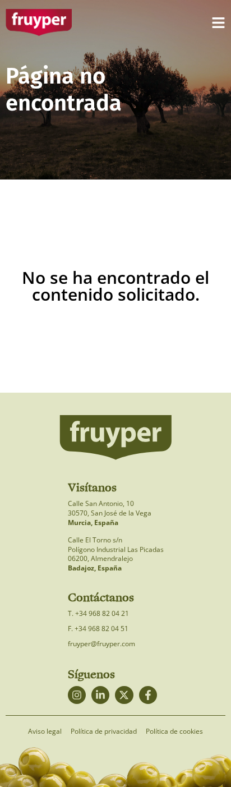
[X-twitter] (124, 695)
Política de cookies (174, 731)
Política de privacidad (104, 731)
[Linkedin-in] (100, 695)
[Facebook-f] (148, 695)
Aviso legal (45, 731)
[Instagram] (77, 695)
